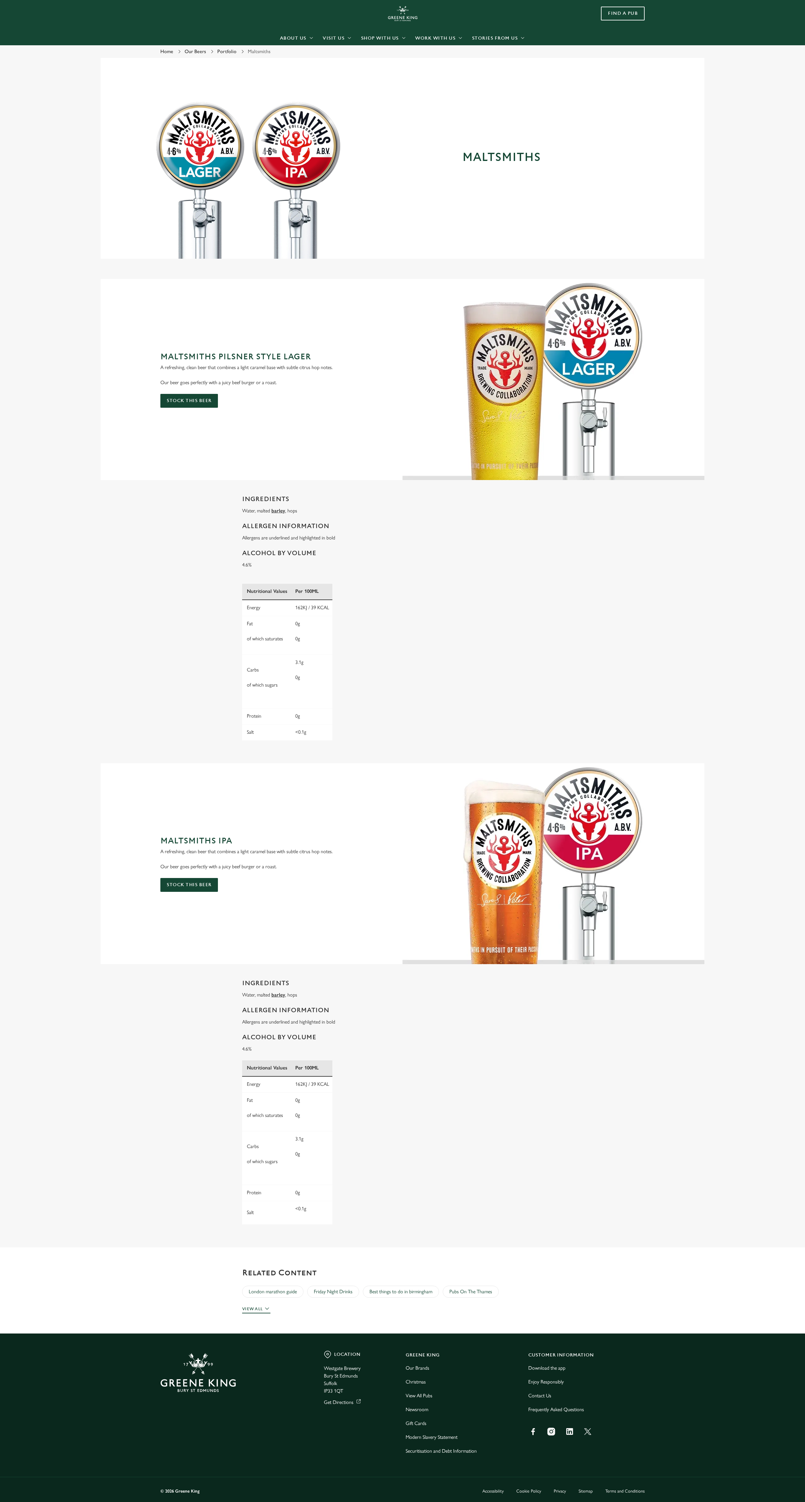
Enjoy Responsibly (546, 1382)
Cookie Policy (528, 1491)
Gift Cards (416, 1423)
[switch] (324, 58)
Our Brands (417, 1368)
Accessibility (493, 1491)
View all (252, 1309)
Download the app (546, 1368)
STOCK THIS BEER (189, 400)
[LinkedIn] (569, 1431)
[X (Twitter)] (587, 1431)
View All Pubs (419, 1396)
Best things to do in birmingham (400, 1292)
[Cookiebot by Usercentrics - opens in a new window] (184, 58)
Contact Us (539, 1396)
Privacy (560, 1491)
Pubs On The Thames (470, 1292)
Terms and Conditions (625, 1491)
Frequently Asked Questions (556, 1409)
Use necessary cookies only (609, 37)
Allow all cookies (609, 16)
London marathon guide (273, 1292)
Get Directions (338, 1402)
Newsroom (417, 1409)
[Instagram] (551, 1431)
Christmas (416, 1382)
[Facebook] (533, 1431)
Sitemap (586, 1491)
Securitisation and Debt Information (441, 1451)
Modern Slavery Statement (432, 1437)
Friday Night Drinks (333, 1292)
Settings (466, 58)
